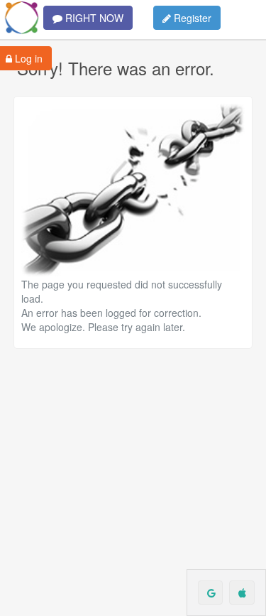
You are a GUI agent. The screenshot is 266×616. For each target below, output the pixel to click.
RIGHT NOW (92, 18)
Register (191, 18)
